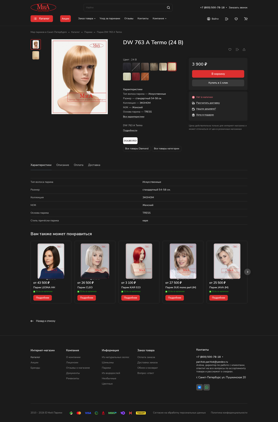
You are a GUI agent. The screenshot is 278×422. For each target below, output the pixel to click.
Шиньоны (108, 362)
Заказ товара (145, 350)
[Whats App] (206, 387)
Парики (106, 368)
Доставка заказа (147, 362)
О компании (73, 357)
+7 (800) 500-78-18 (212, 7)
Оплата (78, 165)
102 (127, 76)
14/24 (154, 67)
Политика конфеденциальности (229, 412)
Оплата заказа (146, 357)
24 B (172, 67)
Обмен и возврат (147, 368)
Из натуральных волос (115, 357)
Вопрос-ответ (145, 373)
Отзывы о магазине (78, 368)
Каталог (35, 357)
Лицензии (72, 362)
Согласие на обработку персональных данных (179, 412)
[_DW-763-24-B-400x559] (79, 76)
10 (145, 67)
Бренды (35, 368)
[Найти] (168, 7)
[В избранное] (230, 49)
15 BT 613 (163, 67)
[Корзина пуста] (245, 18)
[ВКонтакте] (199, 387)
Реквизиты (72, 378)
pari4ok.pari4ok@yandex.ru (212, 362)
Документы (73, 373)
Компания (72, 350)
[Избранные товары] (236, 18)
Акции (34, 362)
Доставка (94, 165)
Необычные (109, 378)
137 (136, 76)
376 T (145, 76)
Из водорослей (111, 373)
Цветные (107, 384)
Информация (110, 350)
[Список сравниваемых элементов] (226, 18)
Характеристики (41, 165)
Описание (62, 165)
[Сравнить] (237, 49)
